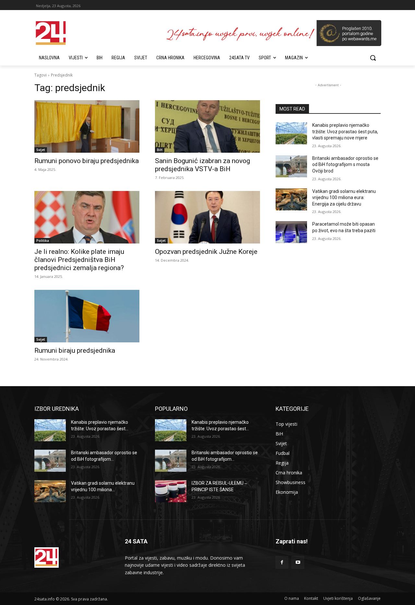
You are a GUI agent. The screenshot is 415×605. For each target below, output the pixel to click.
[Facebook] (282, 562)
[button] (373, 57)
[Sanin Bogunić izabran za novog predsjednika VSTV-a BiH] (207, 126)
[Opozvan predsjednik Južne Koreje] (207, 217)
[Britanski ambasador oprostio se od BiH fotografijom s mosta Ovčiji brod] (291, 166)
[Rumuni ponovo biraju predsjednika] (86, 126)
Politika (42, 240)
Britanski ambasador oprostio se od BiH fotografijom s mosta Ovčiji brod (345, 164)
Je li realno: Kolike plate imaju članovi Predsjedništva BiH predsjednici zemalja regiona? (79, 260)
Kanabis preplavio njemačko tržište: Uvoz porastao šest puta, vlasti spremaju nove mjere (345, 131)
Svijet (40, 150)
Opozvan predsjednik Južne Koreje (206, 251)
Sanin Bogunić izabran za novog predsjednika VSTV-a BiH (202, 165)
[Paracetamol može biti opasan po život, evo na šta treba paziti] (291, 232)
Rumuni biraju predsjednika (74, 350)
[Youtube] (297, 562)
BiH (159, 150)
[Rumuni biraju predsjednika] (86, 316)
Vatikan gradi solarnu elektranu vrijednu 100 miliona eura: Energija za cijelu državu (344, 198)
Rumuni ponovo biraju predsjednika (86, 161)
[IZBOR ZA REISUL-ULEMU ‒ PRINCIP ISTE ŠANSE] (170, 491)
